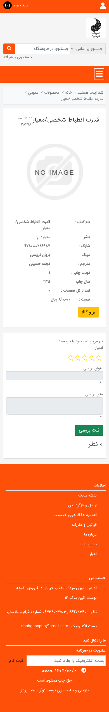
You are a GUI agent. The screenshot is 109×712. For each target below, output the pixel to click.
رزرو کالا (88, 312)
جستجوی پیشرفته (17, 57)
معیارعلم (43, 237)
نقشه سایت (87, 495)
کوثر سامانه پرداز (33, 690)
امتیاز (99, 348)
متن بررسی (94, 394)
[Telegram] (83, 670)
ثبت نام (16, 660)
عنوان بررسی (93, 368)
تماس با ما (88, 544)
